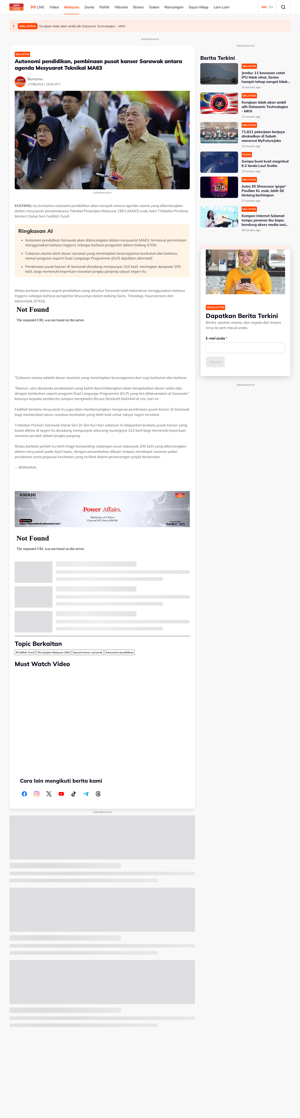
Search (283, 7)
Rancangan (173, 7)
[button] (13, 23)
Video (54, 7)
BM (264, 7)
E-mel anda (215, 338)
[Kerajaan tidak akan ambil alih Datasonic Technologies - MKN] (219, 103)
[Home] (16, 7)
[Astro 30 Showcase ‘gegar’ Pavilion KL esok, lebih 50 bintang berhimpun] (219, 187)
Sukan (154, 7)
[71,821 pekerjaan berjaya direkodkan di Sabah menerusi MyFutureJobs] (219, 132)
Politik (104, 7)
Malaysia (71, 7)
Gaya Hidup (198, 7)
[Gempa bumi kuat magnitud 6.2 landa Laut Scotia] (219, 162)
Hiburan (121, 7)
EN (271, 7)
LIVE (40, 7)
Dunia (89, 7)
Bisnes (138, 7)
